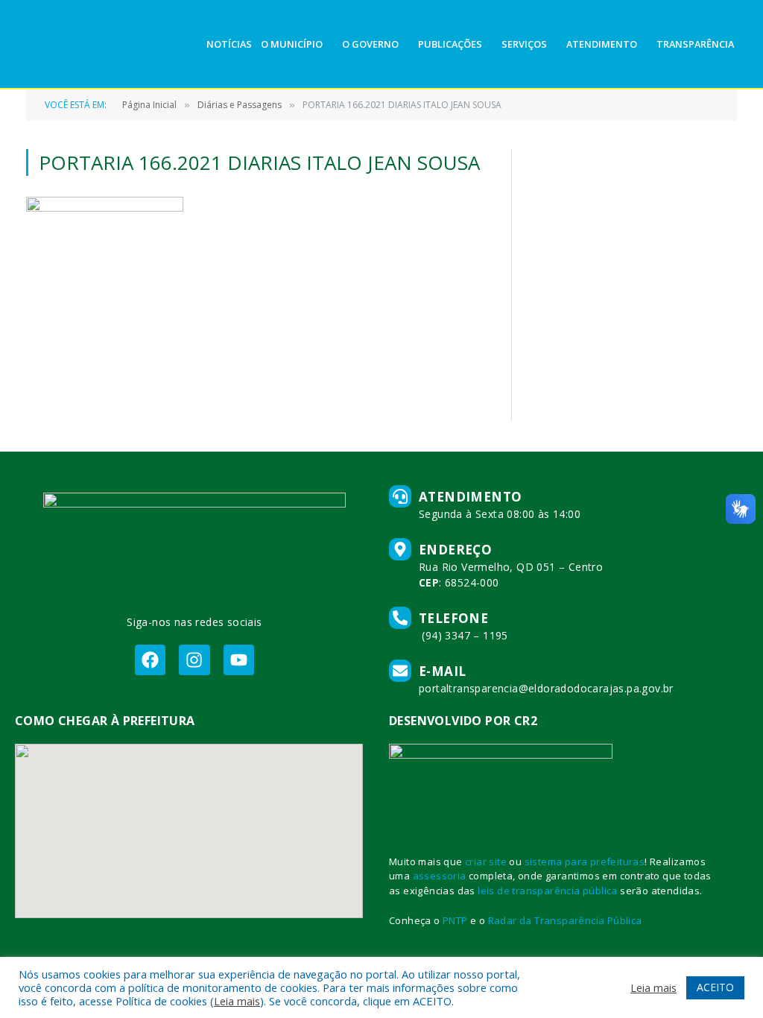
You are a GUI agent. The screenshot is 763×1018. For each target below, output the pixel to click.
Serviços (524, 44)
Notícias (229, 44)
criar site (486, 861)
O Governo (370, 44)
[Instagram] (194, 660)
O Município (292, 44)
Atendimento (601, 44)
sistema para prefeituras (585, 861)
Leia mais (237, 1000)
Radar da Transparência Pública (565, 920)
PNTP (455, 920)
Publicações (450, 44)
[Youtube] (239, 660)
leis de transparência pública (548, 890)
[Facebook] (150, 660)
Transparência (695, 44)
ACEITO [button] (715, 987)
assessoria (439, 875)
